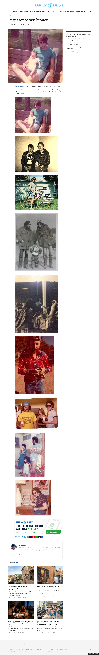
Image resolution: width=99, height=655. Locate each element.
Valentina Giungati (13, 597)
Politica (21, 11)
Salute (26, 11)
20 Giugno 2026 (51, 632)
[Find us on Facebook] (90, 649)
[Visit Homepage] (49, 5)
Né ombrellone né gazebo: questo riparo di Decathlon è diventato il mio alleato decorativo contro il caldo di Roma (49, 622)
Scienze (72, 11)
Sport (43, 11)
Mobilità (38, 11)
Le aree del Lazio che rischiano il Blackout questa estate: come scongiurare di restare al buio (20, 622)
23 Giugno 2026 (51, 596)
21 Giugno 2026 (22, 632)
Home (9, 15)
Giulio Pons (12, 24)
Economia (32, 11)
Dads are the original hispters (22, 86)
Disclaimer (24, 643)
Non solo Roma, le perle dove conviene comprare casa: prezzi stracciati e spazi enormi (19, 588)
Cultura (62, 11)
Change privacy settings (93, 653)
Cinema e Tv (54, 11)
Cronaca (15, 11)
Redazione (10, 643)
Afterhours (45, 91)
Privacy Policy (18, 643)
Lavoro (67, 11)
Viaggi (48, 11)
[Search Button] (90, 11)
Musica (83, 11)
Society (13, 15)
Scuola (78, 11)
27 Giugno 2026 (22, 597)
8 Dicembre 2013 (21, 24)
